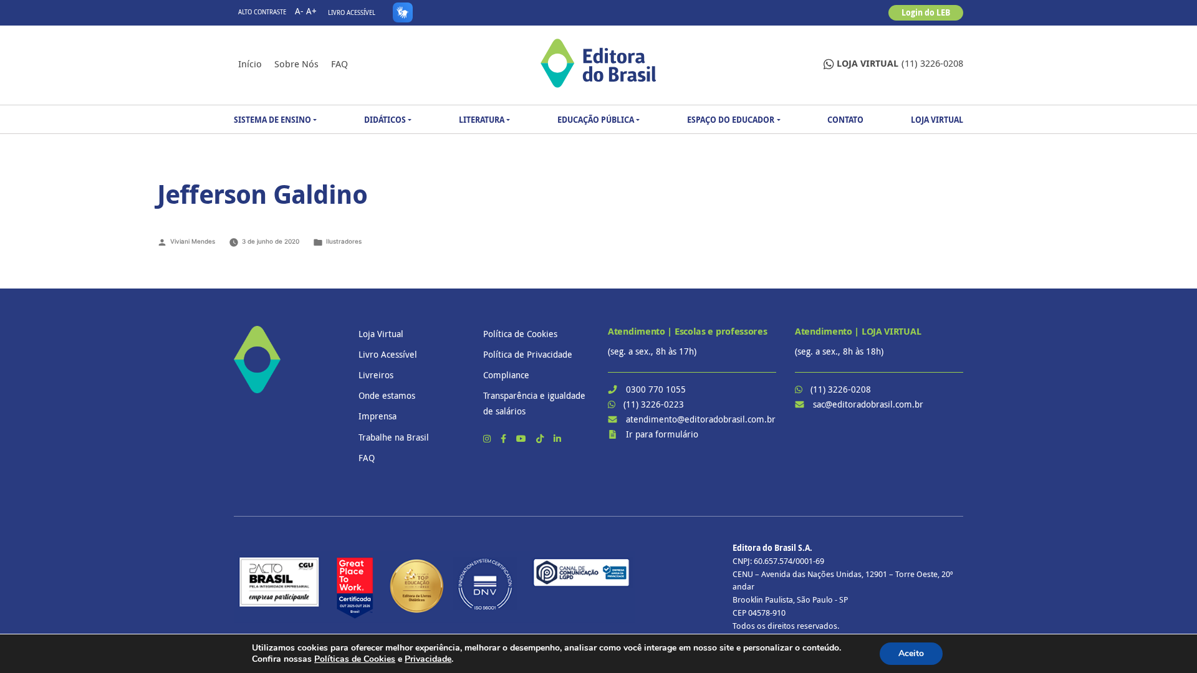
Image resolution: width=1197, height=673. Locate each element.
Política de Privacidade (527, 354)
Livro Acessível (351, 13)
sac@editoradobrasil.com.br (868, 404)
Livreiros (375, 375)
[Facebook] (505, 438)
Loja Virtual (937, 119)
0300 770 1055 (656, 389)
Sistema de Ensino (272, 119)
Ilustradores (344, 241)
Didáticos (385, 119)
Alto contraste (262, 12)
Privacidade (428, 659)
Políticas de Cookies (354, 659)
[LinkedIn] (557, 438)
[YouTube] (522, 438)
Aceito (911, 653)
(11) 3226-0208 (900, 63)
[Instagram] (488, 438)
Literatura (481, 119)
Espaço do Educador (730, 119)
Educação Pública (595, 119)
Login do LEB (925, 12)
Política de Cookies (520, 334)
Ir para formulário (662, 434)
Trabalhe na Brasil (393, 437)
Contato (845, 119)
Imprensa (377, 416)
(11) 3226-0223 (653, 404)
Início (250, 63)
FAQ (339, 63)
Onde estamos (386, 395)
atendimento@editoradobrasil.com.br (701, 419)
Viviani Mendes (192, 241)
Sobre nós (296, 63)
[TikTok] (541, 438)
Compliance (506, 375)
